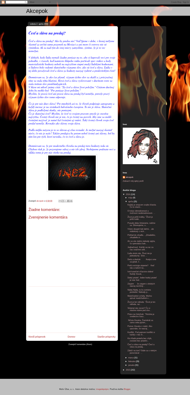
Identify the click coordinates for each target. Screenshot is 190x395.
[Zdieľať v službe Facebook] (68, 201)
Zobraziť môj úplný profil (133, 181)
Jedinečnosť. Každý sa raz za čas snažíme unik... (140, 248)
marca (131, 358)
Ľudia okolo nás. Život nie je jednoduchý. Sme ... (140, 254)
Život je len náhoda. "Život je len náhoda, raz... (141, 303)
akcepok (129, 177)
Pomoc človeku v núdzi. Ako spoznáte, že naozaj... (140, 327)
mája (130, 198)
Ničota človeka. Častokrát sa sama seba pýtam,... (140, 321)
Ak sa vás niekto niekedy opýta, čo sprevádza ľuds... (141, 242)
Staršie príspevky (106, 336)
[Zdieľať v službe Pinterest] (71, 201)
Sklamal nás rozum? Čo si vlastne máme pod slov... (139, 309)
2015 (128, 370)
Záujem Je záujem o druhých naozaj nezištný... (141, 285)
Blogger (127, 389)
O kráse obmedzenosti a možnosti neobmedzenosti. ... (141, 212)
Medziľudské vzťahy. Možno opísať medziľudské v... (140, 297)
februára (132, 361)
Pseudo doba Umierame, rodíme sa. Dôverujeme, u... (141, 224)
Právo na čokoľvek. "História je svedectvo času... (141, 315)
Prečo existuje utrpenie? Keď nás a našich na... (141, 266)
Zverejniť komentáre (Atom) (80, 344)
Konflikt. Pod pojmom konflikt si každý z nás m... (141, 333)
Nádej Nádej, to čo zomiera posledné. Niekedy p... (139, 291)
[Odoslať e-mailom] (59, 201)
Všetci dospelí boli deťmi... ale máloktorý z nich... (141, 230)
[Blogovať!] (62, 201)
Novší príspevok (36, 336)
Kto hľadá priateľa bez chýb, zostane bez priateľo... (140, 339)
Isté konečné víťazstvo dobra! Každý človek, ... (140, 272)
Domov (71, 336)
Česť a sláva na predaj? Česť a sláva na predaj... (141, 345)
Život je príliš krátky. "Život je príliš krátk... (140, 218)
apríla (131, 201)
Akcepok (37, 11)
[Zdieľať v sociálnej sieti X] (65, 201)
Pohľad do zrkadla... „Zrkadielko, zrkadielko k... (142, 236)
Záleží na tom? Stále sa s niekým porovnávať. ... (142, 351)
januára (131, 365)
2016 (128, 194)
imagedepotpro (102, 389)
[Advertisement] (71, 309)
